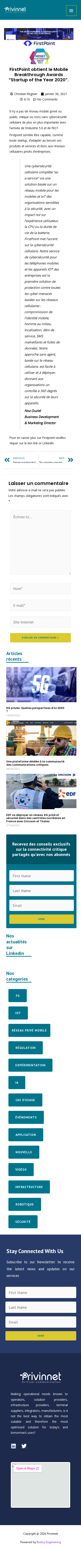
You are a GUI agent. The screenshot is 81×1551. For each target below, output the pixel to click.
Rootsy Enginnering (49, 1542)
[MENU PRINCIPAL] (71, 10)
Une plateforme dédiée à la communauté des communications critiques (35, 763)
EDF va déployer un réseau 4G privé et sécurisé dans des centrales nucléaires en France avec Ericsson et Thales (35, 818)
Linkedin (48, 443)
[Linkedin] (13, 1446)
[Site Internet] (40, 622)
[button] (17, 995)
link (35, 443)
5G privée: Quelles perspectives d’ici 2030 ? (35, 709)
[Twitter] (24, 1446)
